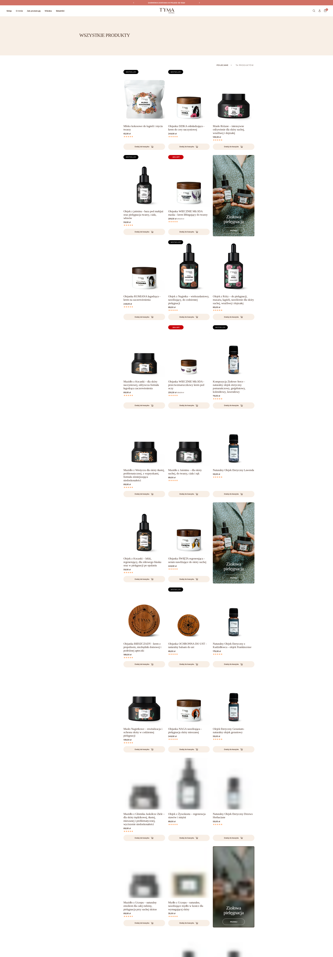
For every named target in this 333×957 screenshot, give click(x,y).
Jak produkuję (33, 11)
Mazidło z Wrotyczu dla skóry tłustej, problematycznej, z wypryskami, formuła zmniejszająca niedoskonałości (144, 475)
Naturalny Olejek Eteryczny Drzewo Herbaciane (233, 815)
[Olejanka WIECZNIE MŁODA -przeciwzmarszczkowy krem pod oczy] (189, 351)
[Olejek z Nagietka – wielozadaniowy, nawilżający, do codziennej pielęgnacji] (189, 266)
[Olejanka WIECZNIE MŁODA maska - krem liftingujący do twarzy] (189, 181)
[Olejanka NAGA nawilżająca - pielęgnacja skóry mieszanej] (189, 699)
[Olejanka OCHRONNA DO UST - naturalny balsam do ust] (189, 613)
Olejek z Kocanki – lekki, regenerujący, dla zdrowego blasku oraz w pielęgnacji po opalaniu (142, 562)
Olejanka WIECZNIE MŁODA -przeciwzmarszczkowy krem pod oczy (186, 385)
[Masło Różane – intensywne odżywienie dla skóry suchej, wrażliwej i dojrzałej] (233, 96)
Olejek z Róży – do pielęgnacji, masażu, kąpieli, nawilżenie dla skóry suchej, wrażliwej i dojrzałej (233, 300)
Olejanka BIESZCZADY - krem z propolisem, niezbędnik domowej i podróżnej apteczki (142, 647)
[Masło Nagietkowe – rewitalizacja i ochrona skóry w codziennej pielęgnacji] (144, 699)
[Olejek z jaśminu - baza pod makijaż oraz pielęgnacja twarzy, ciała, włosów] (144, 181)
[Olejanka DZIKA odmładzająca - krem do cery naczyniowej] (189, 96)
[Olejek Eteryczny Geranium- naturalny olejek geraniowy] (233, 699)
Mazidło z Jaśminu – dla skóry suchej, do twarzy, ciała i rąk (185, 471)
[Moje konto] (319, 10)
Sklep (9, 11)
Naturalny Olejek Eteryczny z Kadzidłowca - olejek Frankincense (232, 645)
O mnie (19, 11)
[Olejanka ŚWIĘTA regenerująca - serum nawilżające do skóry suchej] (189, 528)
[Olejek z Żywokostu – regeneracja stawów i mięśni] (189, 784)
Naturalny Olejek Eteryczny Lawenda (233, 470)
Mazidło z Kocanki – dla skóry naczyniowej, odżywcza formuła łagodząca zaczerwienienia (141, 385)
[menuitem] (10, 10)
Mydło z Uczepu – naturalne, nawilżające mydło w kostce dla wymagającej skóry (185, 906)
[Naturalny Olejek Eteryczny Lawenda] (233, 440)
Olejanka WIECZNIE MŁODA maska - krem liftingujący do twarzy (188, 213)
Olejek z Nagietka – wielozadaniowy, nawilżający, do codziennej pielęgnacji (188, 300)
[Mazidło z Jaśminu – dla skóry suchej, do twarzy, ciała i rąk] (189, 440)
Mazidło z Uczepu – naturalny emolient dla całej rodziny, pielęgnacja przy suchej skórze (140, 906)
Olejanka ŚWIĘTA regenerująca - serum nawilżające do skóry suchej (187, 560)
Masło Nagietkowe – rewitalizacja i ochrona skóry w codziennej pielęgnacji (142, 732)
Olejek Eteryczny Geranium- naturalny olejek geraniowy (228, 730)
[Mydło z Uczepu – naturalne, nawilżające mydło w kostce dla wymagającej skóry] (189, 872)
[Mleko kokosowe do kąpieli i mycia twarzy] (144, 96)
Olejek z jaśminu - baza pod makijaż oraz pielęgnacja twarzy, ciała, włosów (143, 215)
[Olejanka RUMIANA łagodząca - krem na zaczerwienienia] (144, 266)
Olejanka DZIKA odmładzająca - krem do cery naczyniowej (186, 127)
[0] (324, 10)
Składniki (60, 11)
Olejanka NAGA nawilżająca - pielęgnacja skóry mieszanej (185, 730)
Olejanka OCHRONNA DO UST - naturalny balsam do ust (187, 645)
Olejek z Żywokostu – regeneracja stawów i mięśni (187, 815)
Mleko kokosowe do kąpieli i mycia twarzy (143, 127)
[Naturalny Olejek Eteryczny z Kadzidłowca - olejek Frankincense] (233, 613)
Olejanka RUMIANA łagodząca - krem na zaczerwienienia (141, 298)
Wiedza (48, 11)
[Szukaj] (314, 10)
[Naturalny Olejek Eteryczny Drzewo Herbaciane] (233, 784)
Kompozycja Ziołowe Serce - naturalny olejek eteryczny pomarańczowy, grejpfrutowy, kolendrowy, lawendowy (229, 386)
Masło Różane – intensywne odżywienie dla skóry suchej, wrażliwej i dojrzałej (229, 129)
